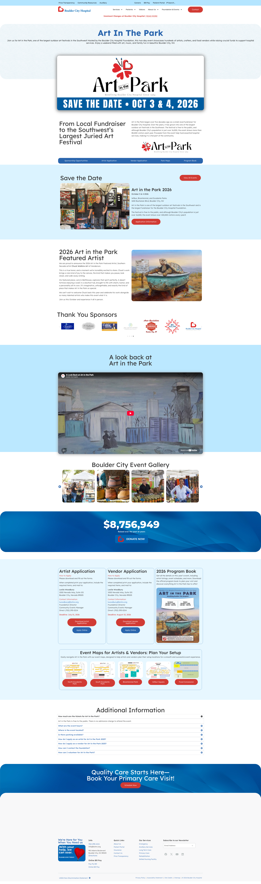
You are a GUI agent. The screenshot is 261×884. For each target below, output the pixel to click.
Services (116, 10)
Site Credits (168, 878)
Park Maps (165, 160)
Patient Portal (159, 3)
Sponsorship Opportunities (76, 160)
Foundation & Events (170, 10)
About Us (152, 10)
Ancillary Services (146, 847)
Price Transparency (67, 3)
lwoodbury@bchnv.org (69, 602)
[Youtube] (177, 854)
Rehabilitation (144, 856)
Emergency (143, 844)
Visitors (142, 10)
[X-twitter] (171, 854)
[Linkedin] (182, 854)
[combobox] (184, 3)
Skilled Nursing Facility (147, 859)
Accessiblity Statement (155, 878)
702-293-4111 (94, 844)
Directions (92, 855)
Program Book (190, 160)
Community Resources (87, 3)
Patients (129, 10)
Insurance (117, 850)
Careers (137, 3)
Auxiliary (103, 3)
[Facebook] (165, 854)
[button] (59, 326)
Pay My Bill (92, 864)
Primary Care (144, 853)
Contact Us (118, 853)
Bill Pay (147, 3)
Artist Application (109, 160)
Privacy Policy (140, 878)
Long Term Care (145, 850)
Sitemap (177, 878)
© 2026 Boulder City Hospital (192, 878)
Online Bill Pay (94, 867)
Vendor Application (139, 160)
